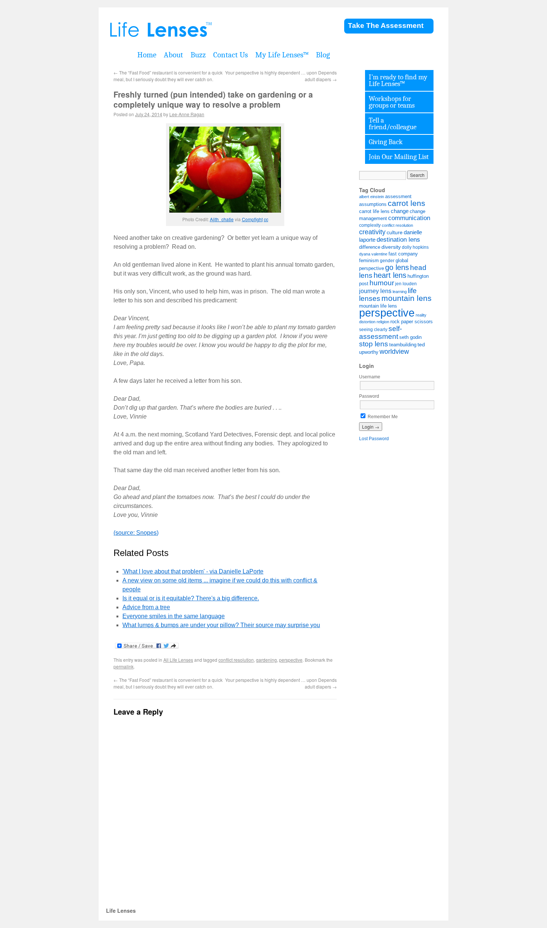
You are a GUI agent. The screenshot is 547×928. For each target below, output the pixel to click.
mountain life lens (378, 306)
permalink (123, 666)
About (173, 54)
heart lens (390, 275)
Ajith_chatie (222, 219)
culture (395, 232)
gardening (266, 660)
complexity (370, 225)
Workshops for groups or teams (392, 102)
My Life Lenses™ (281, 54)
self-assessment (380, 332)
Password (369, 396)
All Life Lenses (178, 660)
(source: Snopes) (136, 533)
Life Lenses (199, 30)
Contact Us (230, 54)
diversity (391, 247)
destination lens (398, 239)
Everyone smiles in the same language (173, 616)
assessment (398, 196)
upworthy (368, 352)
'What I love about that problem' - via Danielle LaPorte (192, 571)
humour (382, 283)
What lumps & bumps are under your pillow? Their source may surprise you (221, 625)
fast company (403, 254)
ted (421, 344)
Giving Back (386, 142)
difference (369, 247)
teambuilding (402, 344)
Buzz (198, 54)
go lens (397, 267)
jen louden (406, 283)
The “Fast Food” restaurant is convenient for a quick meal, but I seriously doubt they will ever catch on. (168, 75)
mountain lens (406, 298)
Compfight (252, 219)
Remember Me (382, 416)
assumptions (373, 204)
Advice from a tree (146, 607)
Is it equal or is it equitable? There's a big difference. (190, 598)
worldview (394, 351)
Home (146, 54)
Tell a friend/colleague (392, 123)
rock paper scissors (411, 321)
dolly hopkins (415, 247)
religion (383, 322)
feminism (369, 260)
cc (266, 219)
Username (369, 376)
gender (387, 260)
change (400, 211)
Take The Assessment (385, 25)
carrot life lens (374, 211)
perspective (291, 660)
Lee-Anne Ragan (186, 114)
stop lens (373, 344)
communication (409, 218)
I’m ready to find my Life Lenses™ (398, 80)
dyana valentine (373, 254)
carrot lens (406, 203)
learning (400, 291)
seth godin (410, 337)
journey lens (375, 290)
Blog (323, 54)
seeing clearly (373, 329)
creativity (372, 232)
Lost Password (374, 438)
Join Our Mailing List (399, 157)
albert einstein (371, 196)
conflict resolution (236, 660)
